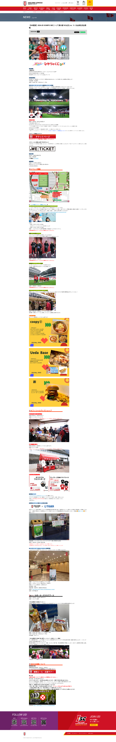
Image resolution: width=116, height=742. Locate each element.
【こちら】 (36, 158)
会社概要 (68, 733)
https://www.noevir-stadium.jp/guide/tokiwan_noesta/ (43, 589)
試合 (38, 31)
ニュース (29, 11)
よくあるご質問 (64, 2)
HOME (24, 11)
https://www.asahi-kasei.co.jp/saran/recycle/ (57, 212)
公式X (46, 632)
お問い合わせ (70, 2)
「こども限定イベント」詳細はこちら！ (38, 204)
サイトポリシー (74, 733)
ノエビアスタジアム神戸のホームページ (37, 495)
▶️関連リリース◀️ (81, 511)
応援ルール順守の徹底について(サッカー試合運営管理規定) (44, 705)
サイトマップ (57, 2)
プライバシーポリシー (83, 733)
